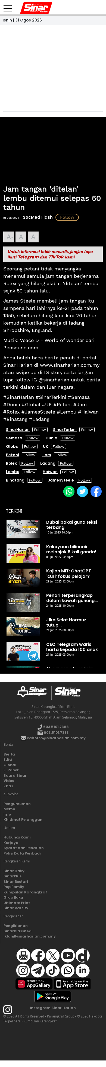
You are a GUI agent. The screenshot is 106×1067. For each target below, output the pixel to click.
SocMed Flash (38, 217)
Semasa (14, 438)
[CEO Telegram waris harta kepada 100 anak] (23, 651)
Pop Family (14, 886)
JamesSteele (61, 480)
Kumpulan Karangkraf (25, 892)
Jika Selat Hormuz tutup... (66, 622)
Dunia (51, 438)
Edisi (8, 759)
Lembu (12, 471)
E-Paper (11, 770)
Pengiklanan (16, 925)
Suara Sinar (15, 775)
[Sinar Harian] (26, 8)
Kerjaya (11, 842)
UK (45, 446)
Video (9, 780)
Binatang (15, 480)
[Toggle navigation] (7, 6)
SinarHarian (18, 429)
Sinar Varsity (16, 908)
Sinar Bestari (16, 881)
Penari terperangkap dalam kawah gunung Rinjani (70, 598)
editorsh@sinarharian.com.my (56, 738)
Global (13, 446)
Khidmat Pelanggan (23, 819)
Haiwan (50, 471)
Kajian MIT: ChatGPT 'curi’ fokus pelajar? (68, 573)
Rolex (11, 463)
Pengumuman (17, 803)
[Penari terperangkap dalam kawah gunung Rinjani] (23, 602)
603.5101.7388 (55, 726)
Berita (9, 754)
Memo (9, 809)
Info (7, 814)
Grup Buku (13, 897)
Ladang (47, 463)
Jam (46, 455)
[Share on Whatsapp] (69, 491)
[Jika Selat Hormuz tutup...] (23, 626)
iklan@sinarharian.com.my (30, 936)
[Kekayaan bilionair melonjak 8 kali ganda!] (23, 553)
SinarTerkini (65, 429)
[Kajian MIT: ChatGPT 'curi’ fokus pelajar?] (23, 577)
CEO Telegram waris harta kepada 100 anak (72, 647)
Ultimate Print (17, 902)
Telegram (28, 257)
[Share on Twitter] (82, 491)
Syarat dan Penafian (24, 847)
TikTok (56, 257)
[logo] (34, 693)
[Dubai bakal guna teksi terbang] (23, 529)
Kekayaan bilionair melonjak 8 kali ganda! (71, 549)
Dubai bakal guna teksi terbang (71, 525)
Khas (8, 786)
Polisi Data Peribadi (22, 853)
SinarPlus (12, 876)
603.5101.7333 (56, 732)
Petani (12, 455)
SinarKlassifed (18, 931)
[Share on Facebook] (96, 491)
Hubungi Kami (17, 837)
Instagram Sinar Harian (53, 1007)
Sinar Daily (14, 871)
